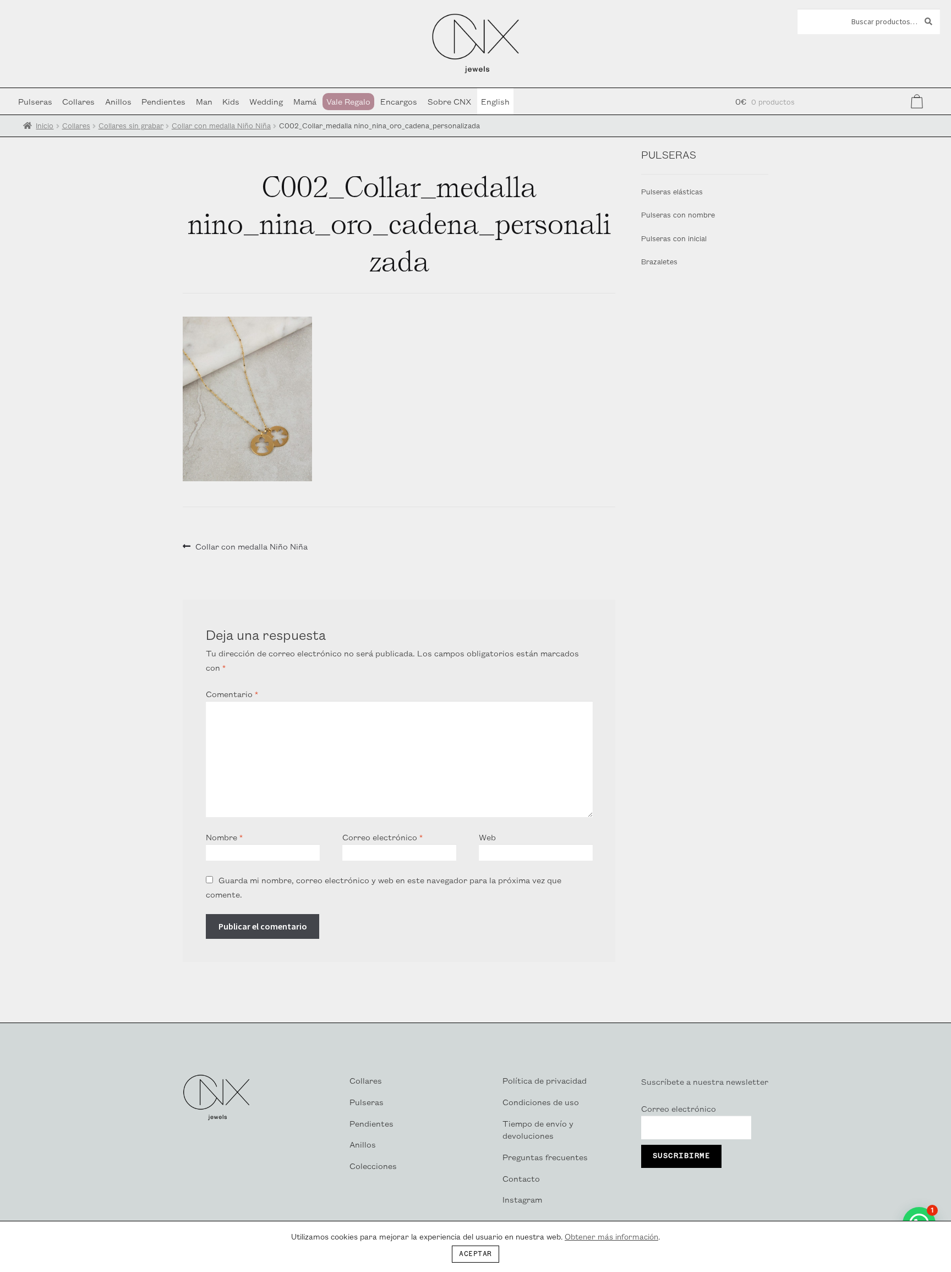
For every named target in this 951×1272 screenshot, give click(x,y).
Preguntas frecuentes (545, 1156)
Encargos (398, 101)
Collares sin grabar (131, 125)
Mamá (304, 101)
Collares (78, 101)
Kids (230, 101)
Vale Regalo (348, 101)
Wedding (266, 101)
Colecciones (373, 1165)
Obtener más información (611, 1236)
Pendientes (163, 101)
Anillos (118, 101)
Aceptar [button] (475, 1254)
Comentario (232, 693)
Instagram (522, 1199)
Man (204, 101)
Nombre (224, 836)
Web (487, 836)
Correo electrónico (382, 836)
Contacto (521, 1178)
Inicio (44, 125)
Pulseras (35, 101)
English (495, 101)
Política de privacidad (544, 1080)
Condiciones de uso (540, 1101)
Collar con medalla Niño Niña (221, 125)
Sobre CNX (449, 101)
